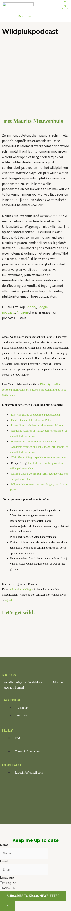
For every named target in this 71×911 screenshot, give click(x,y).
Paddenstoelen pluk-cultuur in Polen (31, 420)
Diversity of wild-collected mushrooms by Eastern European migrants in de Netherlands (34, 389)
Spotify (31, 307)
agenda (9, 600)
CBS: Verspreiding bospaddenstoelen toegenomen (39, 457)
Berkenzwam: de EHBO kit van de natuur (34, 441)
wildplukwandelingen (21, 589)
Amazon (22, 312)
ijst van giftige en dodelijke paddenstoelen (36, 414)
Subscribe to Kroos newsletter (33, 896)
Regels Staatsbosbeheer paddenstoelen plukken (37, 425)
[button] (48, 11)
